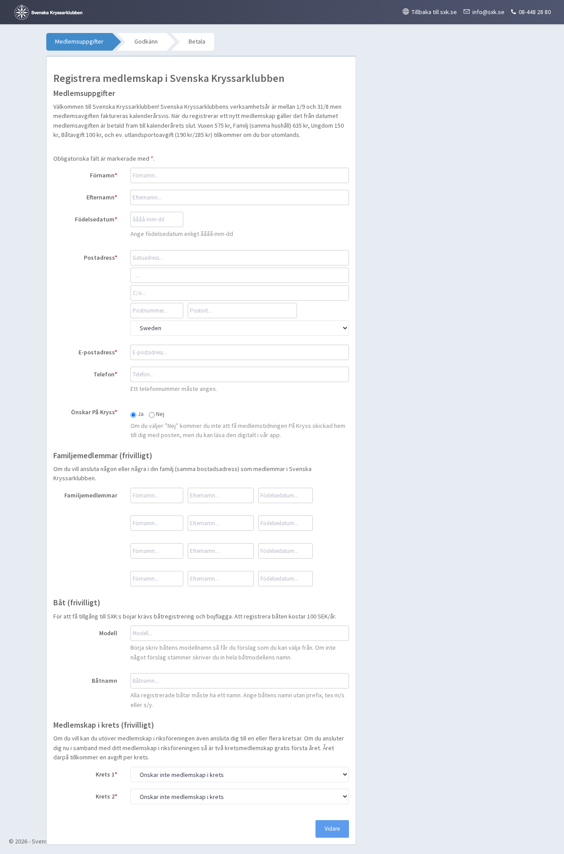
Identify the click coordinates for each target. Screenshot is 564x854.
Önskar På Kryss (93, 412)
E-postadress (96, 352)
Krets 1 (105, 774)
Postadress (99, 257)
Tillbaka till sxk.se (434, 12)
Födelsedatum (95, 219)
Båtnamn (104, 681)
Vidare (332, 828)
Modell (108, 633)
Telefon (104, 374)
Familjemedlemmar (90, 495)
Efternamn (100, 197)
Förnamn (102, 175)
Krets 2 (105, 796)
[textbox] (239, 633)
